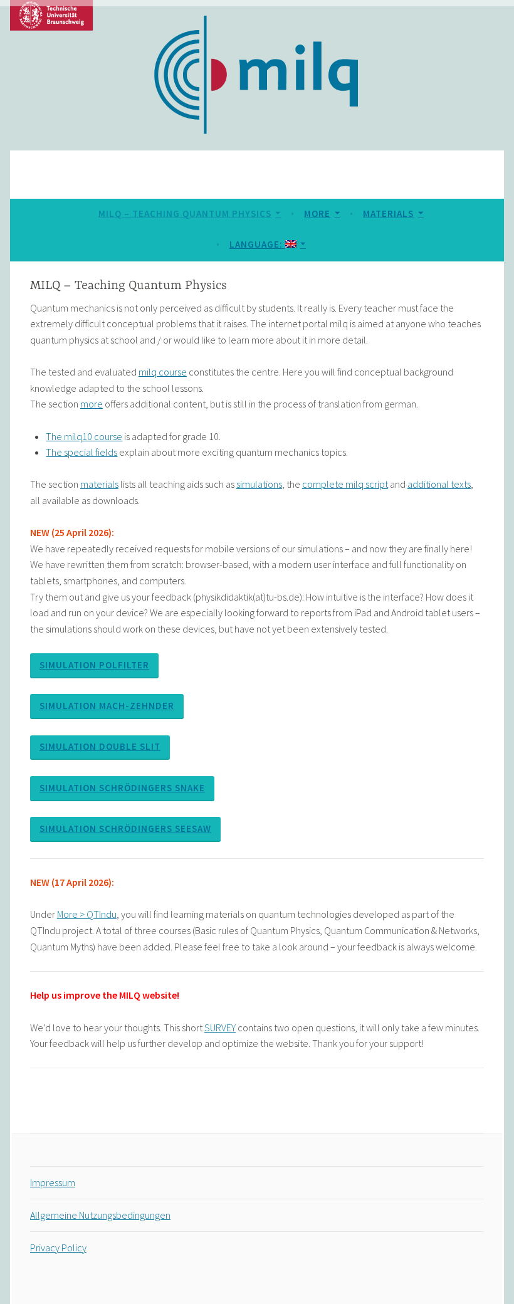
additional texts (439, 484)
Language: (257, 244)
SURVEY (220, 1027)
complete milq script (345, 484)
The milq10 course (84, 436)
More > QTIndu (87, 914)
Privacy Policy (58, 1247)
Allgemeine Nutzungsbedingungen (100, 1215)
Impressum (52, 1182)
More (317, 213)
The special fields (81, 452)
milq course (163, 371)
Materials (388, 213)
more (91, 403)
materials (99, 484)
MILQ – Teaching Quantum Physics (184, 213)
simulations (259, 484)
